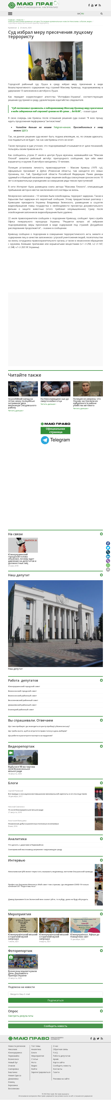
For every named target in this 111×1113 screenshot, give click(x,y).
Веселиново (13, 1088)
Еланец (11, 1082)
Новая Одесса (14, 1075)
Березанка (13, 1085)
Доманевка (13, 1078)
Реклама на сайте (61, 1078)
